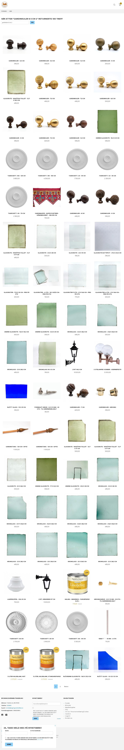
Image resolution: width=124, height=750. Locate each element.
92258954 (9, 705)
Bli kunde (68, 705)
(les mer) (40, 739)
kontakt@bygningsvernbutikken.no (14, 708)
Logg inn (67, 716)
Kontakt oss (68, 718)
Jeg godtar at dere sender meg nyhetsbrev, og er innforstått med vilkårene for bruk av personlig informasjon (45, 713)
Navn (7, 730)
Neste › (66, 686)
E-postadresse (35, 730)
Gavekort (68, 714)
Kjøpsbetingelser (70, 707)
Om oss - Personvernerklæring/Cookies (77, 711)
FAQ (66, 709)
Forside (67, 703)
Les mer (59, 718)
